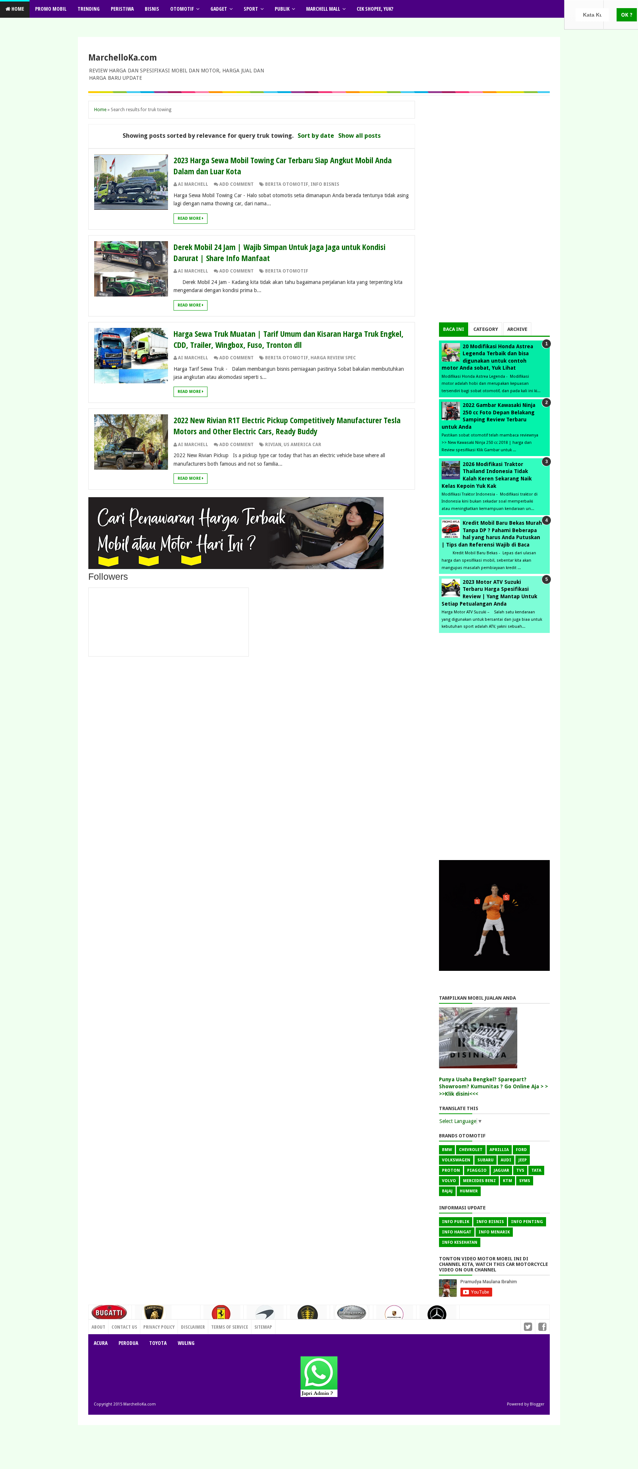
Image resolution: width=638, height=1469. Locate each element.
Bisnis (152, 8)
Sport (251, 8)
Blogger (537, 1404)
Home (17, 8)
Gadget (218, 8)
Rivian (273, 444)
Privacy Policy (159, 1327)
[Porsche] (394, 1317)
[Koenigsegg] (308, 1318)
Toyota (158, 1342)
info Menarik (494, 1232)
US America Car (302, 444)
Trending (89, 8)
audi (506, 1160)
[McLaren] (265, 1317)
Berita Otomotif (286, 184)
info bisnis (325, 184)
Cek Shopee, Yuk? (375, 8)
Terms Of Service (229, 1327)
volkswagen (456, 1160)
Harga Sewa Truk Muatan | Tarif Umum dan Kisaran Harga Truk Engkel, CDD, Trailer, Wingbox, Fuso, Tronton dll (289, 339)
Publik (282, 8)
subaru (485, 1160)
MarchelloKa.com (122, 57)
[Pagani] (351, 1315)
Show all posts (359, 135)
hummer (469, 1191)
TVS (520, 1170)
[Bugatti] (110, 1316)
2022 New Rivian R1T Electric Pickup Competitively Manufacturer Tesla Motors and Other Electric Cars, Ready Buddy (287, 425)
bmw (447, 1149)
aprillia (499, 1149)
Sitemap (263, 1327)
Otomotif (182, 8)
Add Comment (236, 184)
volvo (449, 1180)
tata (536, 1170)
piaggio (477, 1170)
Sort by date (316, 135)
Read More (190, 218)
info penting (527, 1221)
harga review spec (333, 357)
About (98, 1327)
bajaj (447, 1191)
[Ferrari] (221, 1316)
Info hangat (456, 1232)
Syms (524, 1180)
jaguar (501, 1170)
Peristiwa (122, 8)
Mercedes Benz (479, 1180)
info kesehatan (459, 1242)
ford (521, 1149)
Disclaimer (193, 1327)
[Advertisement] (494, 211)
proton (451, 1170)
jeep (522, 1160)
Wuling (186, 1342)
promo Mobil (50, 8)
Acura (100, 1342)
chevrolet (471, 1149)
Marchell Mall (323, 8)
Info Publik (455, 1221)
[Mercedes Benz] (437, 1317)
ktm (507, 1180)
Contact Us (184, 1325)
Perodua (128, 1342)
